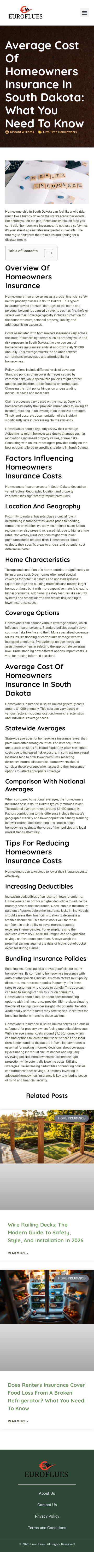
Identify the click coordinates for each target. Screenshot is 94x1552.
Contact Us (47, 1504)
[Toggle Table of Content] (46, 253)
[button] (84, 12)
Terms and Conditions (47, 1527)
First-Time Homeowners (60, 132)
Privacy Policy (47, 1516)
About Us (47, 1493)
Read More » (18, 1253)
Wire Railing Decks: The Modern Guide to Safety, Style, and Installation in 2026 (45, 1233)
